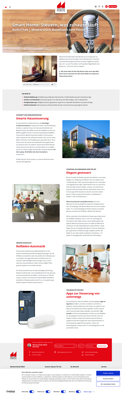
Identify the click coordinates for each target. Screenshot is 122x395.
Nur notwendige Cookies (108, 384)
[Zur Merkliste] (99, 6)
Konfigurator (112, 6)
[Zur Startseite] (6, 7)
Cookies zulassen (108, 373)
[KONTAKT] (106, 6)
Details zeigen (88, 391)
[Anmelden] (102, 6)
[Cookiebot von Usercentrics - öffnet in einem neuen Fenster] (10, 392)
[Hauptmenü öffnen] (10, 7)
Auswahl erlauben (108, 378)
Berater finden (102, 346)
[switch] (48, 391)
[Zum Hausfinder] (96, 6)
